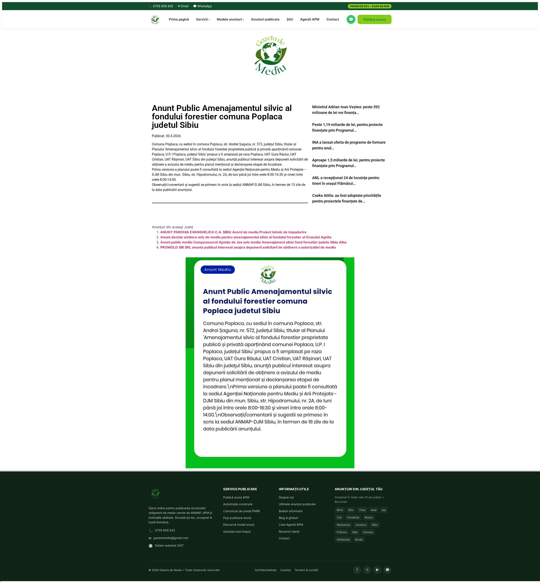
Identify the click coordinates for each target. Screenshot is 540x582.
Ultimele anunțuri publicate (297, 504)
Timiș (362, 510)
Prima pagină (179, 19)
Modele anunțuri (229, 19)
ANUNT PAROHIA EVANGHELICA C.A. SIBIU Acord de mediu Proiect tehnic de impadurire (233, 232)
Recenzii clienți (289, 531)
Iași (384, 510)
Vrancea (368, 532)
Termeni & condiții (306, 570)
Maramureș (343, 524)
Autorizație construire (237, 504)
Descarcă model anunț (238, 524)
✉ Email (183, 6)
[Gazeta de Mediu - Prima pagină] (154, 19)
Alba (355, 532)
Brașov (369, 517)
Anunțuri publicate (265, 19)
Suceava (361, 524)
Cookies (285, 570)
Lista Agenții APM (291, 524)
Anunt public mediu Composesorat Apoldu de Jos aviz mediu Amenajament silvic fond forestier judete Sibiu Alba (253, 242)
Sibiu (375, 524)
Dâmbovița (343, 539)
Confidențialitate (266, 570)
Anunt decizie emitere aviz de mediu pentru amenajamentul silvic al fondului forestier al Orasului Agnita (245, 237)
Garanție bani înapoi (237, 531)
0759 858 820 (165, 530)
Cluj (339, 517)
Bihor (340, 510)
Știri (290, 19)
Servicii (202, 19)
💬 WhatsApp (202, 6)
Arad (373, 510)
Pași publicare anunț (237, 518)
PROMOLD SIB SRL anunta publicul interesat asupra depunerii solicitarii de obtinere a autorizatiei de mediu (248, 247)
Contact (333, 19)
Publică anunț (374, 19)
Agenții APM (309, 19)
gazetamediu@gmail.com (170, 538)
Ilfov (351, 510)
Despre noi (286, 497)
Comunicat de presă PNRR (241, 511)
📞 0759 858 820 (160, 6)
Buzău (359, 539)
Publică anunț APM (236, 497)
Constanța (353, 517)
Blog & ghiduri (288, 518)
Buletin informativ (291, 511)
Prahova (342, 532)
